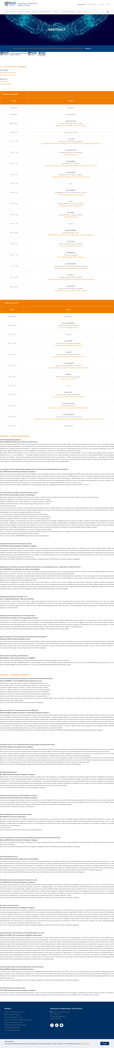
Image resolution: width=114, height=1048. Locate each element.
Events (27, 11)
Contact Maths (92, 4)
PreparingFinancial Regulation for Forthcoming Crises (71, 125)
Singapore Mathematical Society (13, 1022)
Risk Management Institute (12, 1014)
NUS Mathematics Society (11, 1030)
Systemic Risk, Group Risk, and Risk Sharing (70, 194)
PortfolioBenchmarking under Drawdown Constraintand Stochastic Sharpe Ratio (71, 235)
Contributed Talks (6, 84)
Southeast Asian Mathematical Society (15, 1025)
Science (102, 4)
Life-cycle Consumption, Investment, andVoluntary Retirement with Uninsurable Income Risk (71, 165)
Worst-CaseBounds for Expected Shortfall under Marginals (70, 268)
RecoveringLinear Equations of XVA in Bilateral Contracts (71, 290)
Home (6, 11)
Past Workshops (41, 48)
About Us (12, 11)
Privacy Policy (86, 1043)
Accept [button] (105, 1043)
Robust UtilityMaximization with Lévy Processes (70, 257)
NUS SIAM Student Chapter (12, 1027)
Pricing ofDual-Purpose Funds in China (71, 246)
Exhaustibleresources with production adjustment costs (68, 356)
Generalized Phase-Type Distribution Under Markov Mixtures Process (68, 367)
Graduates (56, 11)
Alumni (85, 11)
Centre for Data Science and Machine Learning (17, 1019)
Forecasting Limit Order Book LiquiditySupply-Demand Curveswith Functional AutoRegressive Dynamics (70, 143)
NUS (108, 4)
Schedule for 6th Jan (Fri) (8, 75)
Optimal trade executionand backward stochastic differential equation (68, 408)
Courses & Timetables (68, 11)
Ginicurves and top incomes (68, 379)
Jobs (78, 11)
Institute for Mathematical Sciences (14, 1012)
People (20, 11)
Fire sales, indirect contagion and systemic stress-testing (68, 396)
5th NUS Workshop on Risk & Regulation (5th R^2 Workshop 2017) (65, 48)
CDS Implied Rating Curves (70, 154)
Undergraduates (45, 11)
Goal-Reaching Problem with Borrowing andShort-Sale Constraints (71, 177)
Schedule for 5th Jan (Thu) (8, 72)
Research (35, 11)
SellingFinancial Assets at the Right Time (70, 206)
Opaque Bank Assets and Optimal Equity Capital (68, 345)
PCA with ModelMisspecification (68, 327)
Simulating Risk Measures (71, 217)
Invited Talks (4, 81)
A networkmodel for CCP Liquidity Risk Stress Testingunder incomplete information (71, 279)
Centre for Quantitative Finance (21, 48)
